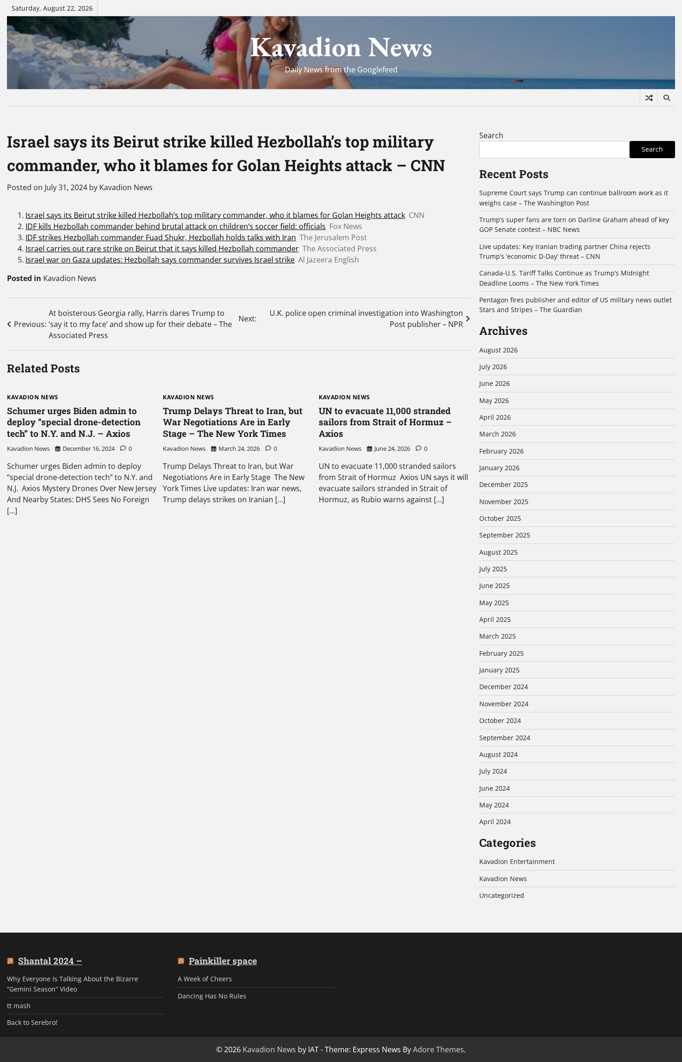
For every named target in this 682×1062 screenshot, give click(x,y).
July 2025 (493, 568)
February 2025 (501, 653)
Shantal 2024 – (50, 961)
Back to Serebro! (32, 1022)
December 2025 (503, 484)
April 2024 (495, 821)
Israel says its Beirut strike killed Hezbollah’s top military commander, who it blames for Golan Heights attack (215, 215)
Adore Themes (438, 1049)
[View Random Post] (648, 98)
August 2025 (498, 552)
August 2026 (498, 349)
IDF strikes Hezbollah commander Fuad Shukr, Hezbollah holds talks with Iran (161, 237)
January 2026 (499, 467)
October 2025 (500, 518)
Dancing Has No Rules (212, 996)
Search (491, 135)
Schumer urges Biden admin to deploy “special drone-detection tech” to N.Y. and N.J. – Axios (74, 422)
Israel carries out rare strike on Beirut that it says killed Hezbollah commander (162, 248)
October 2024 (500, 720)
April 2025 (495, 619)
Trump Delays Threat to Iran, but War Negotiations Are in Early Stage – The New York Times (232, 422)
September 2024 (504, 737)
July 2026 (493, 366)
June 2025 (494, 585)
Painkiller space (223, 961)
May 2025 (494, 602)
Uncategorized (501, 895)
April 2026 (495, 417)
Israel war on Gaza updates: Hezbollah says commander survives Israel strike (160, 260)
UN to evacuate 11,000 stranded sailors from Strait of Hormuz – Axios (385, 422)
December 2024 (503, 686)
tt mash (19, 1005)
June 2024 (494, 788)
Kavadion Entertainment (517, 861)
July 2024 (493, 771)
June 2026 (494, 383)
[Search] (666, 98)
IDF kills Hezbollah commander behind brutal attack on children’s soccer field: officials (176, 226)
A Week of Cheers (205, 978)
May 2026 (494, 400)
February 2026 (501, 451)
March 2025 (497, 636)
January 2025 (499, 669)
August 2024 (498, 754)
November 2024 (503, 703)
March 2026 (497, 433)
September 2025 (504, 535)
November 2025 (503, 501)
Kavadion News (341, 46)
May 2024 (494, 804)
